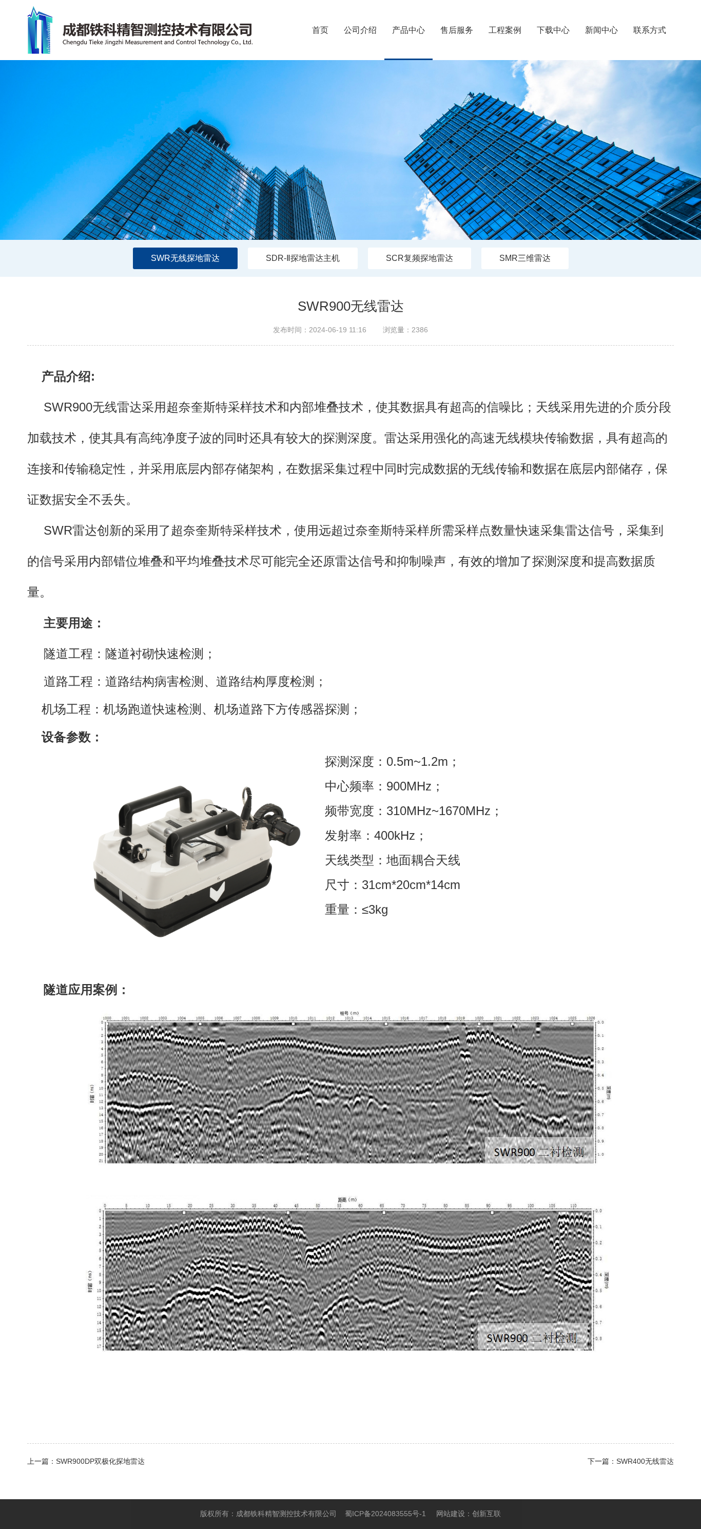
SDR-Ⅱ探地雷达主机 (303, 258)
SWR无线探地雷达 (185, 258)
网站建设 (450, 1513)
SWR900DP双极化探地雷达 (100, 1461)
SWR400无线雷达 (645, 1461)
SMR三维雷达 (525, 258)
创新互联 (486, 1513)
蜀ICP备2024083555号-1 (385, 1513)
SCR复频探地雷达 (419, 258)
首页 (320, 30)
